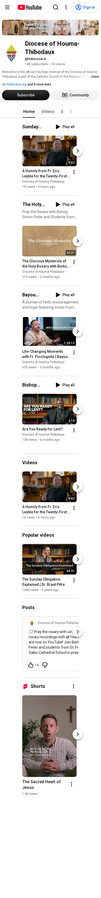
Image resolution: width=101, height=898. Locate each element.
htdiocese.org (16, 84)
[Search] (56, 7)
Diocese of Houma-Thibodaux (43, 181)
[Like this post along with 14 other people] (31, 665)
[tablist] (50, 111)
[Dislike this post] (45, 665)
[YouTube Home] (29, 7)
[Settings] (66, 7)
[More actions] (74, 172)
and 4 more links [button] (39, 84)
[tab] (29, 111)
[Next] (78, 151)
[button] (71, 111)
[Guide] (7, 7)
